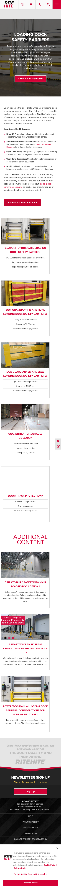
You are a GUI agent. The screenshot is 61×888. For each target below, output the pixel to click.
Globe (22, 4)
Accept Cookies (30, 882)
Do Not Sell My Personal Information (30, 874)
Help (30, 816)
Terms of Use (30, 833)
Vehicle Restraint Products (29, 807)
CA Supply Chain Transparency (30, 839)
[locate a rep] (58, 441)
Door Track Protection (25, 495)
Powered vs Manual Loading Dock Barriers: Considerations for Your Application (25, 710)
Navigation (57, 4)
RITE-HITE (9, 4)
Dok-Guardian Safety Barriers (30, 804)
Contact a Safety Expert (30, 78)
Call (40, 4)
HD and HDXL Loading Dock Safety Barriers (29, 809)
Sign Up (31, 791)
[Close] (57, 848)
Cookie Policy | (50, 865)
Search (48, 4)
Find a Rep (31, 4)
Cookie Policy (30, 828)
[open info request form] (58, 446)
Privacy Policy (31, 822)
